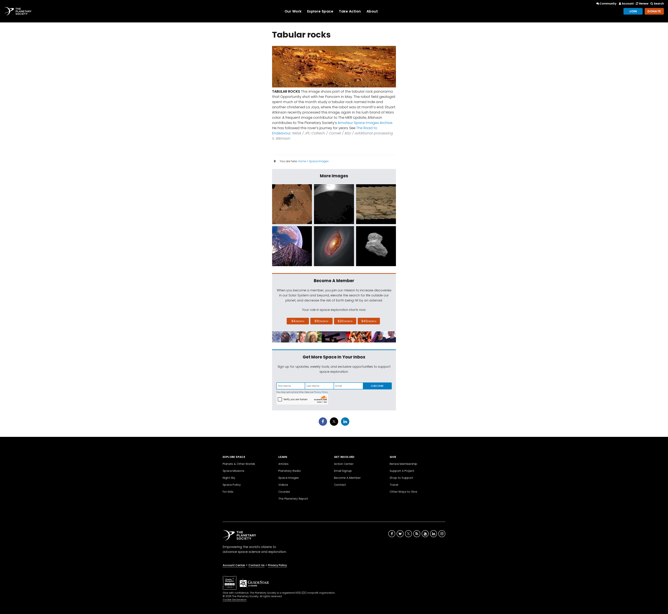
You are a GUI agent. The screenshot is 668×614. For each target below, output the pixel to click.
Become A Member (347, 478)
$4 (297, 321)
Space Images (319, 161)
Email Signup (343, 471)
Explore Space (320, 11)
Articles (283, 464)
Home (302, 161)
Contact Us (256, 565)
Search (659, 4)
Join (633, 11)
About (372, 11)
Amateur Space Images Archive (365, 122)
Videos (283, 485)
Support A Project (402, 471)
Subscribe (377, 386)
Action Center (343, 464)
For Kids (228, 492)
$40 (368, 321)
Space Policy (232, 485)
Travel (394, 485)
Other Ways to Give (403, 492)
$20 (345, 321)
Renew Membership (403, 464)
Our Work (293, 11)
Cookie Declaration (234, 599)
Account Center (234, 565)
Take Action (350, 11)
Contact (340, 485)
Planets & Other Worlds (239, 464)
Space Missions (233, 471)
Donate (654, 11)
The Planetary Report (293, 499)
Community (608, 4)
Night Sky (229, 478)
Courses (284, 492)
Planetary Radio (289, 471)
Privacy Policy (321, 392)
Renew (643, 4)
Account (628, 4)
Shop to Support (401, 478)
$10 (321, 321)
